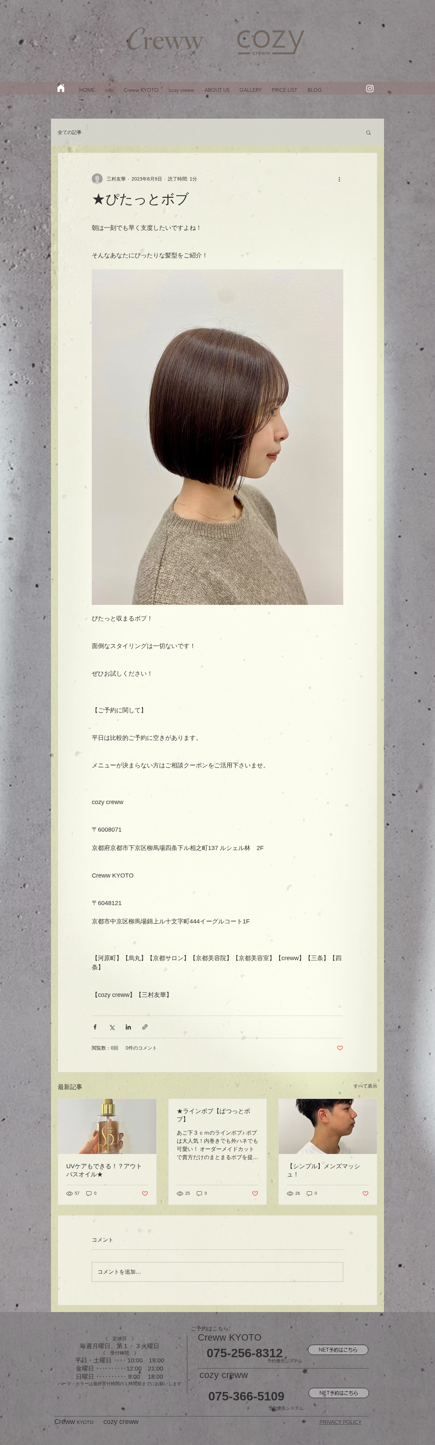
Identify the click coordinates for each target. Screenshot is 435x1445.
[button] (368, 132)
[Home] (60, 88)
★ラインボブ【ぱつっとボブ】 (213, 1115)
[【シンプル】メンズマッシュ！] (328, 1126)
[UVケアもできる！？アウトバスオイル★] (107, 1126)
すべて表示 (365, 1086)
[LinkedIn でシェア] (128, 1027)
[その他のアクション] (339, 179)
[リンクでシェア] (145, 1027)
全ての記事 (70, 132)
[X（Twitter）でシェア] (111, 1027)
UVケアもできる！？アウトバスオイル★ (104, 1170)
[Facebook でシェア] (95, 1027)
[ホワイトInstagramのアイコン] (370, 89)
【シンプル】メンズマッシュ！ (323, 1170)
